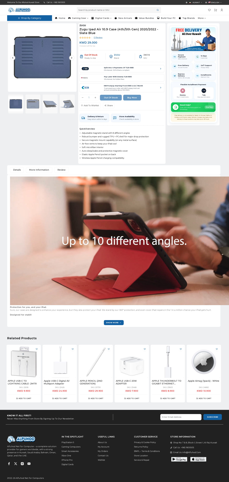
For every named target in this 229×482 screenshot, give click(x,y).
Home (62, 18)
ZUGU (82, 25)
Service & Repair (141, 460)
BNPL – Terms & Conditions (147, 451)
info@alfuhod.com (191, 452)
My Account (103, 447)
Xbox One (66, 456)
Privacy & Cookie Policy (145, 442)
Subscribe (212, 417)
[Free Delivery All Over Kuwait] (193, 39)
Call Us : (56, 2)
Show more (112, 323)
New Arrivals (125, 18)
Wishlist (101, 460)
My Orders (103, 451)
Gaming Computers (71, 447)
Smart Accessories (70, 451)
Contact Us (103, 456)
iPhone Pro (67, 460)
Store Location (141, 456)
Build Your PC (168, 18)
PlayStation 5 (68, 442)
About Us (102, 442)
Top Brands (188, 18)
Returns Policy (141, 447)
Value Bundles (146, 18)
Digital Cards (67, 464)
